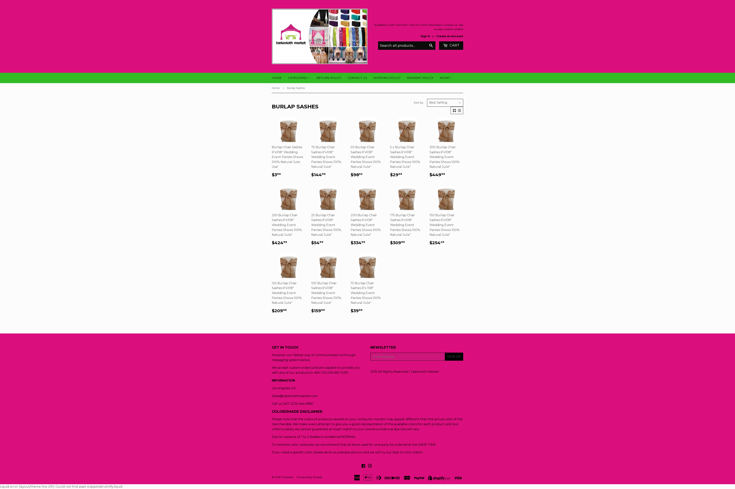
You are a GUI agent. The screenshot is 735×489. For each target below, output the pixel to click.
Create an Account (449, 36)
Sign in (425, 36)
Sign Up (454, 356)
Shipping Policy (387, 78)
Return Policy (329, 78)
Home (277, 78)
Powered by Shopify (309, 477)
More (444, 78)
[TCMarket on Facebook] (363, 466)
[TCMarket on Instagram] (370, 466)
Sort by (418, 102)
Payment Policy (420, 78)
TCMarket (287, 477)
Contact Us (357, 78)
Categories (298, 78)
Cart (454, 45)
